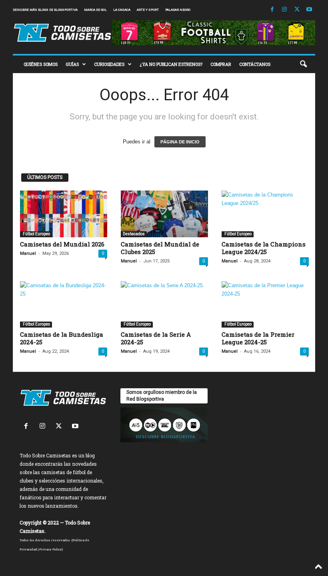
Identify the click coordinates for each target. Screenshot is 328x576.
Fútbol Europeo (36, 234)
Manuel (28, 253)
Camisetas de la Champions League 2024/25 (264, 248)
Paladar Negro (177, 10)
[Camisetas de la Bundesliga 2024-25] (63, 304)
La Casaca (121, 10)
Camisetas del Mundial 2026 (62, 244)
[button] (303, 64)
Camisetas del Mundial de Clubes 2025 (160, 248)
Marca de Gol (95, 10)
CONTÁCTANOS (254, 64)
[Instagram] (284, 10)
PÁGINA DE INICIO (180, 141)
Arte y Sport (148, 10)
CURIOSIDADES (109, 64)
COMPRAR (220, 64)
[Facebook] (272, 10)
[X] (297, 10)
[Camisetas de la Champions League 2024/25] (265, 214)
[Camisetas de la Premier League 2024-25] (265, 304)
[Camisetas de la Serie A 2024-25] (164, 304)
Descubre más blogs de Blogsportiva (45, 10)
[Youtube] (309, 10)
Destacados (134, 234)
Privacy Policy (50, 549)
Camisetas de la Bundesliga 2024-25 (61, 338)
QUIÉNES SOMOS (41, 64)
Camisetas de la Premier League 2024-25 (258, 338)
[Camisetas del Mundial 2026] (63, 214)
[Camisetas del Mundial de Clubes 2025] (164, 214)
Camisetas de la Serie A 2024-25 (156, 338)
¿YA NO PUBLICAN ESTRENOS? (171, 64)
